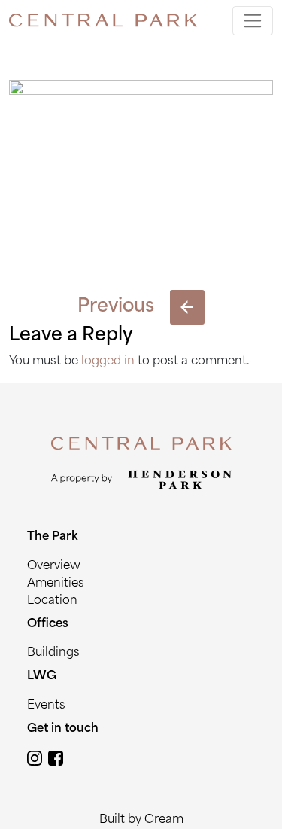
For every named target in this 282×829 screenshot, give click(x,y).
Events (46, 706)
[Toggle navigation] (253, 20)
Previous (115, 307)
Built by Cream (141, 820)
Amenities (55, 584)
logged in (108, 361)
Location (52, 601)
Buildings (53, 653)
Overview (53, 566)
